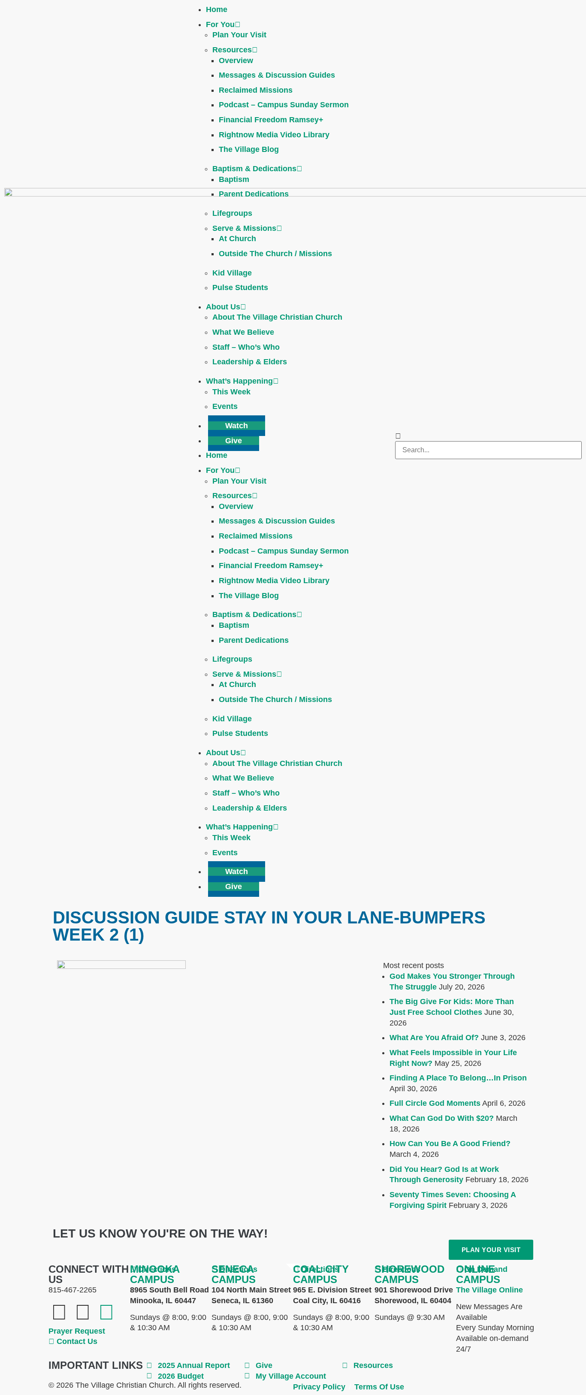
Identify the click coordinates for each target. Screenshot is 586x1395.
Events (225, 406)
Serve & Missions (244, 228)
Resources (232, 49)
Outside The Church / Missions (275, 253)
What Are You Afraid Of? (434, 1037)
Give (233, 440)
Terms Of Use (379, 1387)
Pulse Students (240, 287)
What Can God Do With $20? (442, 1118)
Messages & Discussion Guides (277, 75)
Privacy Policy (319, 1387)
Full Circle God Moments (435, 1103)
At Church (237, 238)
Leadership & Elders (249, 361)
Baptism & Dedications (254, 168)
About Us (223, 307)
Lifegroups (232, 213)
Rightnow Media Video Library (274, 134)
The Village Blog (249, 149)
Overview (236, 60)
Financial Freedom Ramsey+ (271, 119)
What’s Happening (239, 381)
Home (216, 9)
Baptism (234, 179)
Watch (236, 425)
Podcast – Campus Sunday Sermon (284, 104)
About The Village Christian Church (277, 317)
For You (220, 24)
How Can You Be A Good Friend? (450, 1143)
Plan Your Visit (239, 34)
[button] (488, 436)
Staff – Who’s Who (246, 347)
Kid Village (232, 273)
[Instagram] (106, 1312)
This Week (231, 391)
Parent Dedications (254, 194)
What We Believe (243, 332)
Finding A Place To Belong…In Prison (458, 1078)
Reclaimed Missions (256, 90)
